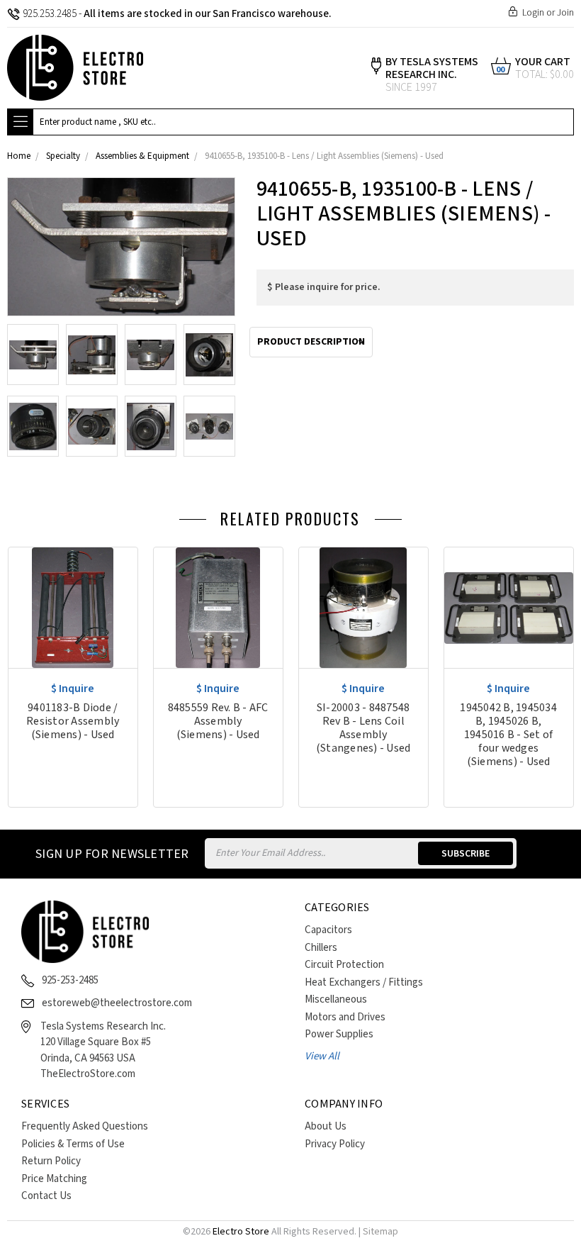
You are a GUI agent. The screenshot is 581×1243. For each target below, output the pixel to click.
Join (565, 12)
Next (570, 522)
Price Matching (54, 1179)
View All (322, 1056)
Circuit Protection (344, 964)
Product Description (311, 341)
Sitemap (380, 1231)
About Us (325, 1126)
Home (18, 156)
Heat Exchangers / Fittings (364, 982)
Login (533, 12)
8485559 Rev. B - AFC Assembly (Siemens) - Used (218, 721)
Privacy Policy (335, 1144)
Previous (549, 522)
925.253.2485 (50, 14)
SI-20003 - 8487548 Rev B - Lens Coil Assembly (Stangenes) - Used (363, 728)
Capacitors (328, 930)
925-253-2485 (70, 980)
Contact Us (46, 1196)
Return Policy (51, 1161)
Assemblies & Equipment (142, 156)
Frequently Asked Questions (84, 1126)
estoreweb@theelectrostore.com (117, 1003)
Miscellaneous (336, 999)
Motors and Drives (345, 1017)
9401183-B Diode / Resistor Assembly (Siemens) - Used (72, 721)
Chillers (321, 947)
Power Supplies (339, 1034)
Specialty (63, 156)
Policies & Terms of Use (73, 1144)
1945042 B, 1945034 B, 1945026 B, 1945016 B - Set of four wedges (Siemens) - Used (508, 735)
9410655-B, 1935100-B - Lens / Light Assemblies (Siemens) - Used (324, 156)
